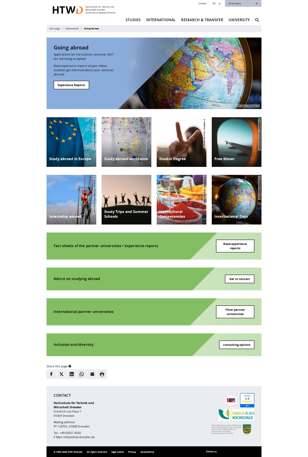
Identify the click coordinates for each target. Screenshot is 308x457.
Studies (133, 19)
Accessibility (147, 451)
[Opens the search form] (257, 20)
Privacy (132, 451)
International (161, 19)
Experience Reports (71, 85)
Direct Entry (235, 3)
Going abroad (71, 47)
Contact (203, 3)
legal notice (117, 451)
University (239, 19)
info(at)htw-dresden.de (79, 437)
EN (214, 3)
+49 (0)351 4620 (70, 433)
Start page (54, 28)
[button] (69, 366)
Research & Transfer (202, 19)
